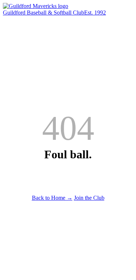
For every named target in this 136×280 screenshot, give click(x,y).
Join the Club (89, 198)
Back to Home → (52, 198)
